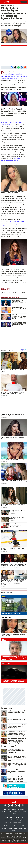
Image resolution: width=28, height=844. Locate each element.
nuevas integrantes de (11, 74)
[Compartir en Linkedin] (22, 67)
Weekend (9, 811)
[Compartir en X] (15, 67)
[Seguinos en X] (12, 805)
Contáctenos (23, 826)
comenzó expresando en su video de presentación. (10, 160)
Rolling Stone (20, 820)
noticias (14, 597)
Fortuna (4, 811)
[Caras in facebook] (9, 805)
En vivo (24, 2)
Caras (15, 817)
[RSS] (19, 805)
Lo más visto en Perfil (10, 746)
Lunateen (23, 811)
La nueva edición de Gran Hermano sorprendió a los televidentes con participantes (12, 122)
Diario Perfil (7, 809)
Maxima (20, 822)
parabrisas (14, 664)
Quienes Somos (14, 826)
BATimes (14, 814)
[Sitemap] (23, 805)
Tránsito (14, 830)
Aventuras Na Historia (10, 820)
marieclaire (14, 618)
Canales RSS (5, 826)
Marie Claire (21, 809)
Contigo (20, 817)
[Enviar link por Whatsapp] (18, 67)
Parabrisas (17, 811)
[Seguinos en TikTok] (16, 805)
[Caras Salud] (14, 787)
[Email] (25, 67)
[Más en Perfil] (9, 593)
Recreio (15, 822)
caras (14, 640)
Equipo (10, 828)
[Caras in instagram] (5, 805)
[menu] (2, 2)
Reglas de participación (20, 828)
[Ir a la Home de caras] (6, 2)
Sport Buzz (8, 822)
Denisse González (15, 292)
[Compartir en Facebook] (12, 67)
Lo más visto (6, 708)
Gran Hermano (5, 292)
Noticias (14, 809)
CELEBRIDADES (4, 5)
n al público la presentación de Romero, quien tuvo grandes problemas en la (13, 224)
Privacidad (4, 828)
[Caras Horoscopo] (14, 794)
